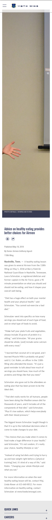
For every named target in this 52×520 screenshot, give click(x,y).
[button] (4, 6)
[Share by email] (13, 239)
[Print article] (7, 239)
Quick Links (11, 509)
